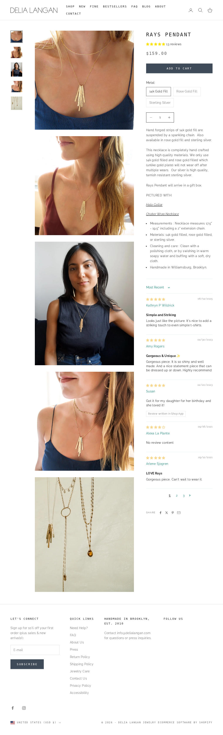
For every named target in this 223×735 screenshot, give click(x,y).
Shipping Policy (81, 664)
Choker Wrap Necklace (162, 214)
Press (74, 649)
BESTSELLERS (115, 6)
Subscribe (27, 664)
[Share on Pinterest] (172, 512)
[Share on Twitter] (166, 512)
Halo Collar (154, 204)
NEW (82, 6)
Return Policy (80, 657)
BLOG (146, 6)
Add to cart (179, 68)
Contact (73, 13)
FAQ (134, 6)
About (160, 6)
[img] (155, 299)
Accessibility (79, 693)
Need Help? (79, 628)
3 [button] (183, 495)
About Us (77, 642)
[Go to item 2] (16, 52)
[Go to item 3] (16, 69)
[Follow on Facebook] (12, 708)
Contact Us (78, 678)
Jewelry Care (80, 671)
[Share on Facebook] (160, 512)
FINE (94, 6)
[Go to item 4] (16, 86)
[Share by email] (179, 512)
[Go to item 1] (16, 37)
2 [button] (176, 495)
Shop (70, 6)
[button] (156, 44)
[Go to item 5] (16, 103)
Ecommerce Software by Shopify (185, 722)
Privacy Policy (80, 685)
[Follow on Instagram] (24, 708)
